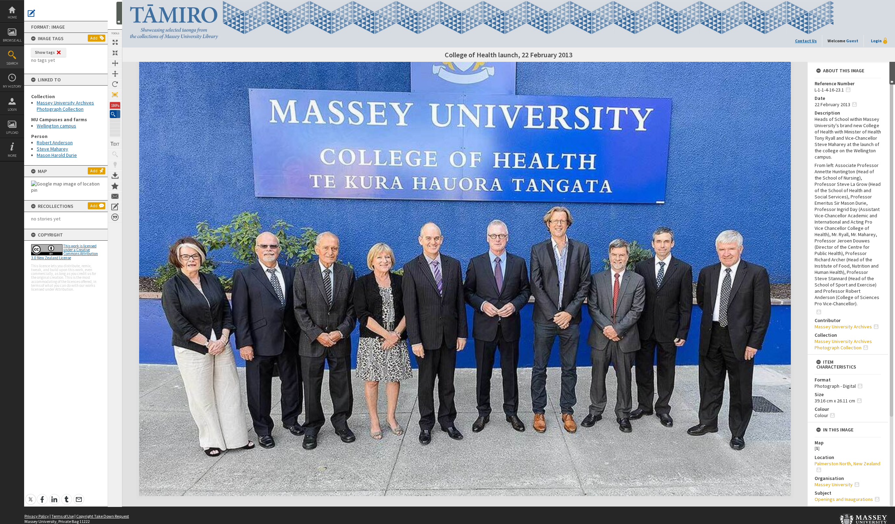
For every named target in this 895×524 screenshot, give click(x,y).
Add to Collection (115, 186)
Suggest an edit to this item (31, 13)
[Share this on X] (30, 495)
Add (94, 38)
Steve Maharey (52, 149)
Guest (852, 40)
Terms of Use (62, 516)
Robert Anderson (55, 142)
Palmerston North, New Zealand (847, 463)
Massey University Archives (843, 326)
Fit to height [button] (115, 73)
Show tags (45, 52)
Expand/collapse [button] (892, 73)
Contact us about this (115, 196)
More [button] (12, 155)
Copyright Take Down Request (102, 516)
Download (115, 175)
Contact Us (806, 40)
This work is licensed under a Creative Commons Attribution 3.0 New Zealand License (64, 251)
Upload (12, 132)
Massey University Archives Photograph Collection (65, 106)
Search (12, 63)
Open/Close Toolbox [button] (119, 13)
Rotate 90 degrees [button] (115, 84)
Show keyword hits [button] (115, 154)
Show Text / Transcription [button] (115, 144)
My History (12, 86)
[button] (115, 114)
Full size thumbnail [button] (115, 42)
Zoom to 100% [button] (115, 94)
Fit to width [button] (115, 63)
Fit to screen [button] (115, 53)
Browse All (12, 40)
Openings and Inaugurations (844, 499)
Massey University (834, 484)
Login (12, 109)
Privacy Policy (36, 516)
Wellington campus (56, 126)
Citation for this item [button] (115, 217)
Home (12, 17)
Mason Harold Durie (57, 155)
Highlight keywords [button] (115, 165)
